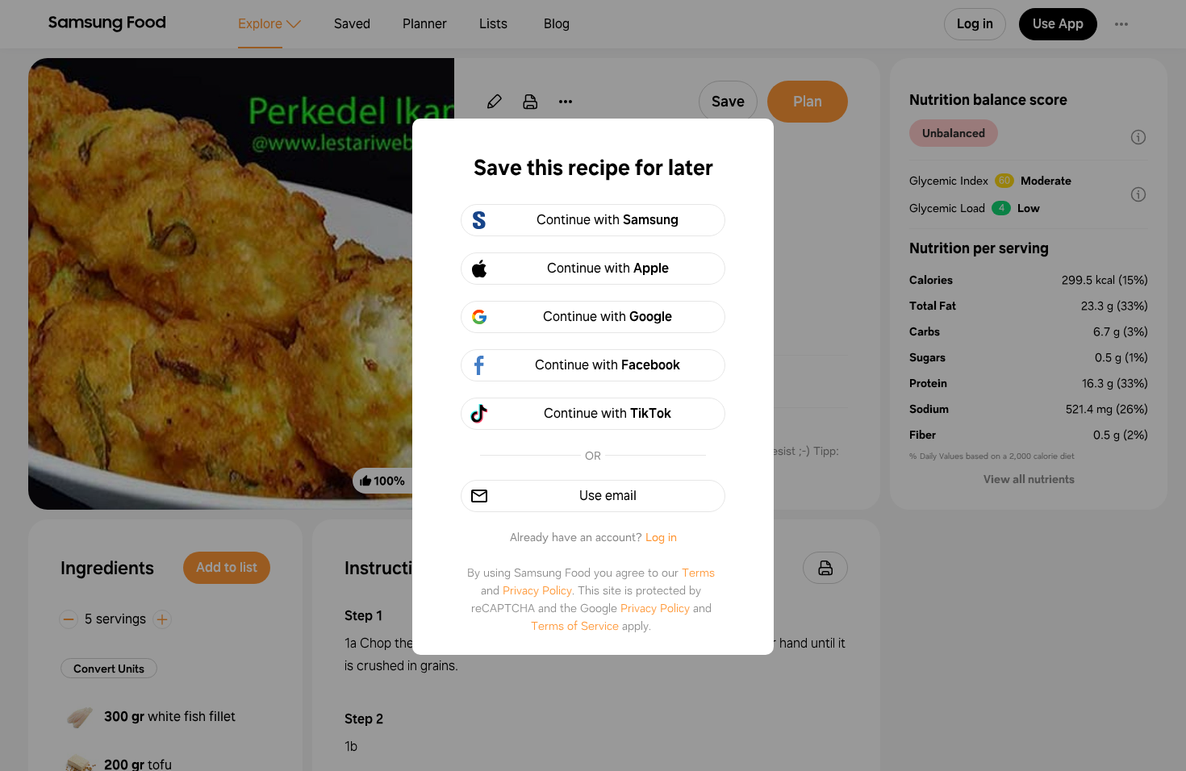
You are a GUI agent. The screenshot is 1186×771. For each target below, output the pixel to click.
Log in (661, 537)
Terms (698, 572)
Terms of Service (575, 626)
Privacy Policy (537, 590)
